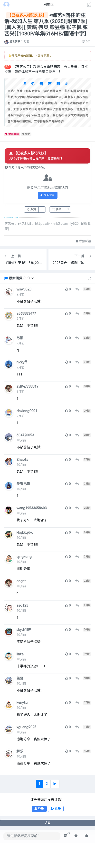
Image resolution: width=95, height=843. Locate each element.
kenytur (23, 702)
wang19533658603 (32, 508)
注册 (57, 809)
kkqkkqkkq (25, 532)
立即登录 (49, 195)
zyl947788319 (27, 386)
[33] (65, 835)
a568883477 (26, 313)
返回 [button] (47, 822)
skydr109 (24, 630)
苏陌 (20, 338)
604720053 (25, 435)
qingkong (24, 557)
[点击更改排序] (89, 278)
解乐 (20, 751)
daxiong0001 (27, 411)
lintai (20, 654)
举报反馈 (84, 241)
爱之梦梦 (15, 41)
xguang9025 (26, 727)
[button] (32, 278)
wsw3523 (24, 289)
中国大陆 (13, 134)
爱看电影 (23, 484)
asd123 (22, 605)
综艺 (27, 134)
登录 (40, 809)
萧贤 (20, 678)
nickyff (22, 362)
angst (21, 581)
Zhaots (22, 459)
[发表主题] (89, 5)
